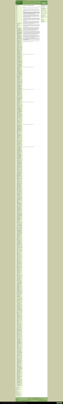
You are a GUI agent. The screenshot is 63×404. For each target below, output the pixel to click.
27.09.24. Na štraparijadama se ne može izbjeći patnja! (19, 97)
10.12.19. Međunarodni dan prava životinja (19, 183)
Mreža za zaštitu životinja (18, 391)
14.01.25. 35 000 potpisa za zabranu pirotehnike (19, 84)
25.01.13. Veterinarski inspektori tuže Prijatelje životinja (19, 280)
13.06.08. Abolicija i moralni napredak (19, 320)
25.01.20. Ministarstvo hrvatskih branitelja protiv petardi (19, 178)
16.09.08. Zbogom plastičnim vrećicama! (19, 314)
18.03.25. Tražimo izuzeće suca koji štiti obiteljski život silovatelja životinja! (19, 76)
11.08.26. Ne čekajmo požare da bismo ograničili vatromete (19, 32)
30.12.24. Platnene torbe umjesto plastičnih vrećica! (19, 88)
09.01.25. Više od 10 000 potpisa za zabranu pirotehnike (19, 85)
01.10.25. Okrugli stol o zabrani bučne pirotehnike (19, 57)
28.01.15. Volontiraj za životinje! (19, 259)
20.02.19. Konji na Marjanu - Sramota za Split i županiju (19, 202)
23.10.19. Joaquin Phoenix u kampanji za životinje (19, 188)
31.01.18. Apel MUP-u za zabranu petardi (19, 217)
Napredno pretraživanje (45, 3)
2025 (16, 6)
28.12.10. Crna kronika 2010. (19, 298)
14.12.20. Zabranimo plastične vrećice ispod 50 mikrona (19, 166)
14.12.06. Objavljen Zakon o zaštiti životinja (19, 333)
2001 (16, 22)
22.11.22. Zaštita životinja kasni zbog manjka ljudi (19, 129)
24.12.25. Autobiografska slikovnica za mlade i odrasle (19, 46)
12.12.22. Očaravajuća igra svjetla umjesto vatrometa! (19, 126)
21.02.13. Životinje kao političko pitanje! (19, 276)
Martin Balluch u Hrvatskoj (43, 9)
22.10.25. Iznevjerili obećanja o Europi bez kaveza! (19, 55)
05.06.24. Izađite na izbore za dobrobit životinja (19, 99)
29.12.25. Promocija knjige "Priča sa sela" (19, 44)
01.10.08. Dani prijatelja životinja (19, 313)
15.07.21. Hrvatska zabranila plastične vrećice (19, 151)
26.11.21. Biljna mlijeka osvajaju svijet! (19, 144)
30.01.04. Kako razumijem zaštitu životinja (19, 362)
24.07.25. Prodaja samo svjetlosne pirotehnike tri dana (19, 65)
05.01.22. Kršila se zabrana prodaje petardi (19, 136)
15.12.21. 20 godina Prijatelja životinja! (19, 140)
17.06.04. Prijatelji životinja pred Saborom (19, 358)
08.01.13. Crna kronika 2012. (19, 281)
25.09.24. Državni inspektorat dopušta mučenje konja (19, 98)
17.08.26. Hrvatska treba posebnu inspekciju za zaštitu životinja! (19, 31)
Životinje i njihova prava (18, 2)
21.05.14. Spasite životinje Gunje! (19, 265)
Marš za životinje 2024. (19, 28)
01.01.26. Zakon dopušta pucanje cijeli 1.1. (19, 41)
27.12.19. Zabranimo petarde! (19, 182)
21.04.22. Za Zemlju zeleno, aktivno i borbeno (19, 135)
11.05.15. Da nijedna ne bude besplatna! (19, 256)
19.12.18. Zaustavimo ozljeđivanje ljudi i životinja (19, 208)
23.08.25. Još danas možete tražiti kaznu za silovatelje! (19, 61)
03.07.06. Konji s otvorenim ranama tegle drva (19, 339)
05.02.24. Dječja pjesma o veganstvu (19, 104)
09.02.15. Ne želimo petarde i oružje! (19, 258)
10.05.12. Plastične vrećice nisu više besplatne (19, 290)
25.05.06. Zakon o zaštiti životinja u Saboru (19, 341)
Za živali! (41, 18)
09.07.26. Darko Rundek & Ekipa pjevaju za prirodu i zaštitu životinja (19, 33)
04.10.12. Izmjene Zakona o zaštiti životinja (19, 287)
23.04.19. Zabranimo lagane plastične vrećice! (19, 198)
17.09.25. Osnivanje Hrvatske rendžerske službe (19, 60)
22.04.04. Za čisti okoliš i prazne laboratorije (19, 361)
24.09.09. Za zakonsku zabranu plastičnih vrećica (19, 306)
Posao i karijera (17, 395)
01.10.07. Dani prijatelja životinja (19, 326)
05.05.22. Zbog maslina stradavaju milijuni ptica (19, 134)
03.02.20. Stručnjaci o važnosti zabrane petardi (19, 176)
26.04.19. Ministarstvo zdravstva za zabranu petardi (19, 197)
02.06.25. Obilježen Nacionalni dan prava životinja (19, 69)
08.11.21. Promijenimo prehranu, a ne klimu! (19, 147)
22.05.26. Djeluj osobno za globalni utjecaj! (19, 35)
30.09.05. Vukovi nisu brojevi (19, 347)
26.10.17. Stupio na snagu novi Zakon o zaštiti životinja (19, 225)
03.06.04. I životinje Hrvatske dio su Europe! (19, 359)
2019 (16, 10)
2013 (16, 14)
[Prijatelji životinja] (19, 0)
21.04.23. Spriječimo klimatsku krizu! (19, 119)
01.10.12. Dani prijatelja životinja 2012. (19, 288)
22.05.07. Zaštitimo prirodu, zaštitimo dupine (19, 330)
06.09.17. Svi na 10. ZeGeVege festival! (19, 228)
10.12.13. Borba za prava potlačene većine (19, 269)
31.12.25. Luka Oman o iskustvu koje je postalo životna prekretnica (19, 43)
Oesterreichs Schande (43, 20)
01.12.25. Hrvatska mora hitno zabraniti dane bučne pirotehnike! (19, 50)
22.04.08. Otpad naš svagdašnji (18, 321)
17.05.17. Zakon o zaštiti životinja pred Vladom (19, 236)
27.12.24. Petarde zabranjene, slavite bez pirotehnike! (19, 89)
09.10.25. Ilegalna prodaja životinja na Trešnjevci (19, 56)
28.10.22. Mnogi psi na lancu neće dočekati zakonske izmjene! (19, 131)
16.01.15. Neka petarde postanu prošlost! (19, 260)
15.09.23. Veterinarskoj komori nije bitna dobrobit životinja (19, 110)
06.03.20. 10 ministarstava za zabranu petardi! (19, 173)
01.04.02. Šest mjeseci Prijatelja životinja (19, 381)
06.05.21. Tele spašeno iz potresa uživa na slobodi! (19, 157)
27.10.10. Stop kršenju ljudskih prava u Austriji (19, 299)
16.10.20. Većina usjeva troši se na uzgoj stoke (19, 169)
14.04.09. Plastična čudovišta (19, 309)
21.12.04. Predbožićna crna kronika (19, 353)
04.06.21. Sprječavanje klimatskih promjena (19, 153)
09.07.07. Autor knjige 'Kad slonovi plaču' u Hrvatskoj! (19, 329)
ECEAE (26, 399)
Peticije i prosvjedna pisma (18, 389)
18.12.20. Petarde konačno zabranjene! (19, 165)
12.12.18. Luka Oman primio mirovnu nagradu (19, 209)
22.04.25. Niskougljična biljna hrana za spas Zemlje (19, 72)
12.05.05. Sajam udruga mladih (19, 352)
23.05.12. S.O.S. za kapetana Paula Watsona (19, 289)
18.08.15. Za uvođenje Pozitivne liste (19, 253)
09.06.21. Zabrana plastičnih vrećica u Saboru (19, 152)
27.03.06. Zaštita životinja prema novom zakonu (19, 343)
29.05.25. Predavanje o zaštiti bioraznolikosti (19, 70)
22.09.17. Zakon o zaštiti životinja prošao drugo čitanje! (19, 227)
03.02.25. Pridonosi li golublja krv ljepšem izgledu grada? (19, 81)
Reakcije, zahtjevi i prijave (18, 387)
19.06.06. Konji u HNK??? (19, 340)
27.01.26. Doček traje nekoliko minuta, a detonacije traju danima (19, 38)
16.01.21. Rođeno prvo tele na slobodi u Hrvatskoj (19, 160)
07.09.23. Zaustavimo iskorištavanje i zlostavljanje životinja (19, 113)
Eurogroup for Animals (24, 399)
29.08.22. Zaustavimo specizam (19, 133)
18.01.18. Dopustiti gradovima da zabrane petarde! (19, 218)
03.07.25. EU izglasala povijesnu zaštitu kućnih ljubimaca (19, 67)
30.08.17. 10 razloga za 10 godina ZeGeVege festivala (19, 229)
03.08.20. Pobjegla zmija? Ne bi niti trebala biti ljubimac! (19, 172)
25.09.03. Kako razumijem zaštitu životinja (19, 365)
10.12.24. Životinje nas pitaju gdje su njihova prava (19, 91)
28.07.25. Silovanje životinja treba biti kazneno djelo (19, 64)
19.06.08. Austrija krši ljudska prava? (44, 16)
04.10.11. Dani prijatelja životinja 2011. (19, 295)
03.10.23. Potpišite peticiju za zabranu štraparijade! (19, 109)
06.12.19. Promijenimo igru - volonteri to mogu (19, 184)
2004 (16, 20)
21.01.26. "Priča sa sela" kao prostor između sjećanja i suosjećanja (19, 40)
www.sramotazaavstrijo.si (31, 40)
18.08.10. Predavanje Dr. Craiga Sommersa (19, 302)
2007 (16, 18)
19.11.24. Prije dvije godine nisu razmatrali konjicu (19, 93)
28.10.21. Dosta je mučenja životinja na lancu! (19, 149)
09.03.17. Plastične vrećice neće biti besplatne (19, 239)
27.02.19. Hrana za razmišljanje (18, 201)
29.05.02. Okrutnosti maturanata (18, 378)
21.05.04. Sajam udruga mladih (19, 360)
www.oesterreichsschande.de (36, 40)
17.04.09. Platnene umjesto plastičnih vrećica (19, 308)
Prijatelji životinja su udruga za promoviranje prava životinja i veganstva (44, 2)
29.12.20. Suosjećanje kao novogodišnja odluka (19, 164)
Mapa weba (42, 3)
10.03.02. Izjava (18, 384)
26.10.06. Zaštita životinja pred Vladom (19, 336)
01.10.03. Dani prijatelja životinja (19, 364)
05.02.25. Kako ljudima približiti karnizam (19, 80)
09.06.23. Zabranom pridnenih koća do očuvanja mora (19, 115)
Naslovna (17, 1)
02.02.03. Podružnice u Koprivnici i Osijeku (19, 370)
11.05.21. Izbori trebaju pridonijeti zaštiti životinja (19, 156)
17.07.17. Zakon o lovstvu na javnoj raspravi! (19, 233)
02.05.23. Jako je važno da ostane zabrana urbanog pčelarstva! (19, 118)
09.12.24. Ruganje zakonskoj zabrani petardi (19, 92)
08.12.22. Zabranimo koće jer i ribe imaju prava (19, 127)
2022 (16, 8)
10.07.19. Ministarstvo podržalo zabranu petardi (19, 193)
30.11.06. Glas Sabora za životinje (19, 335)
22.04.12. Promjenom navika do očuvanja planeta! (19, 291)
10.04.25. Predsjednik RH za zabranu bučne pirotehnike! (19, 73)
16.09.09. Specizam (18, 307)
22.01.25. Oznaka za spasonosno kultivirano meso (19, 82)
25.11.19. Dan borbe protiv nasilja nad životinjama (19, 185)
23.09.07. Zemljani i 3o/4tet (19, 327)
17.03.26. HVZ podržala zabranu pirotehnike (19, 37)
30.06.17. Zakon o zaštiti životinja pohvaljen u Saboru (19, 234)
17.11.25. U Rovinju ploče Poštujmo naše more (19, 52)
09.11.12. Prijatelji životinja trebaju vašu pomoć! (19, 283)
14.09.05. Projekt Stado (19, 349)
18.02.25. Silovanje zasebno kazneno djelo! (19, 79)
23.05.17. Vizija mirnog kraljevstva (19, 235)
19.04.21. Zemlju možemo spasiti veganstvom (19, 158)
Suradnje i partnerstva (18, 393)
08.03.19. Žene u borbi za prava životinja (19, 200)
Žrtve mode (17, 24)
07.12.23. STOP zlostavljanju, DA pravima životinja (19, 108)
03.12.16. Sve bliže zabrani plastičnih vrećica (19, 241)
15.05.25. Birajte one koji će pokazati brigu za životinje (19, 71)
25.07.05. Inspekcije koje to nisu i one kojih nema (19, 351)
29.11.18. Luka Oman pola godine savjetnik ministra (19, 210)
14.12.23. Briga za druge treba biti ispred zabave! (19, 107)
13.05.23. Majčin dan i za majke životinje (19, 116)
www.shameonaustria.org (27, 40)
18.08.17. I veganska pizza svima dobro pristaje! (19, 230)
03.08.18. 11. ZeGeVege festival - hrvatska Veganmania (19, 215)
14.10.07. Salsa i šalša (19, 325)
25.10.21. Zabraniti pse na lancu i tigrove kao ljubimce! (19, 150)
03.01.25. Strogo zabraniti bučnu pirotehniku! (19, 87)
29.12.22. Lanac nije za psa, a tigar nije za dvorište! (19, 121)
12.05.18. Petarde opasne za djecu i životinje (19, 216)
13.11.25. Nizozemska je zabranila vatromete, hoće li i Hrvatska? (19, 54)
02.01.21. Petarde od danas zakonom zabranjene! (19, 161)
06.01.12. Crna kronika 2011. (19, 292)
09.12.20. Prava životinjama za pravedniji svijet (19, 167)
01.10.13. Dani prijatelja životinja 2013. (19, 272)
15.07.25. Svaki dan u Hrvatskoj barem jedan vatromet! (19, 66)
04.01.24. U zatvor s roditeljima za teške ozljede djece (19, 105)
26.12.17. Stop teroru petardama (18, 221)
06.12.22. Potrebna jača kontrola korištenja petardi (19, 128)
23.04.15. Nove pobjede (19, 257)
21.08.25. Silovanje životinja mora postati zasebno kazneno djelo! (19, 62)
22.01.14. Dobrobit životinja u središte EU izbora (19, 267)
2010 (16, 16)
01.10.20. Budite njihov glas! (19, 170)
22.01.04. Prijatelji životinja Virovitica (19, 363)
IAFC (27, 399)
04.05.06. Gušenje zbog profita (19, 342)
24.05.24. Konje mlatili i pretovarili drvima (19, 100)
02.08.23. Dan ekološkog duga (19, 114)
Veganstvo (17, 26)
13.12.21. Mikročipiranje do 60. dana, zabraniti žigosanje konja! (19, 141)
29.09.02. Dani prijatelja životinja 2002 (19, 376)
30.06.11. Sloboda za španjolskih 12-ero (19, 296)
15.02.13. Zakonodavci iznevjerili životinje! (19, 277)
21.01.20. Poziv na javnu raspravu (19, 179)
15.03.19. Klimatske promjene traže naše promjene (19, 199)
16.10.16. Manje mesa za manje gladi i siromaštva (19, 242)
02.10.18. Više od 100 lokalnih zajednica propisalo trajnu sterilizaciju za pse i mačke (19, 214)
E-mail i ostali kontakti (45, 399)
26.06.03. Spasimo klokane (19, 368)
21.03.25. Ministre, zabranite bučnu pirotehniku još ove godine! (19, 75)
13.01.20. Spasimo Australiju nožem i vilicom (19, 180)
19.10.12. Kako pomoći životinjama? (19, 284)
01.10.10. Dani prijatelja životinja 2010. (19, 300)
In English (46, 1)
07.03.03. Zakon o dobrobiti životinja (19, 369)
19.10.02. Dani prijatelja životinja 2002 (19, 371)
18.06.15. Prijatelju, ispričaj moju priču (19, 255)
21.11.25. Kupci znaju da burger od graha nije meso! (19, 51)
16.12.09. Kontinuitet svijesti (43, 14)
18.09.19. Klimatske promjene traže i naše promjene (19, 190)
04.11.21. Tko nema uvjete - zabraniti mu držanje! (19, 148)
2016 (16, 12)
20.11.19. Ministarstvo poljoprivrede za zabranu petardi (19, 187)
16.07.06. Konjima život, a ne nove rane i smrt (19, 338)
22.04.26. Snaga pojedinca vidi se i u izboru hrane (19, 36)
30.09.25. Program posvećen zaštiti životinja (19, 59)
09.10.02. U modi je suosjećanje (18, 375)
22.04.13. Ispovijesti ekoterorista (18, 274)
